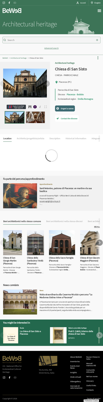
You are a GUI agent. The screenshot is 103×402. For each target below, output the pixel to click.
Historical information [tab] (76, 138)
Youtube (15, 1)
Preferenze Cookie (91, 401)
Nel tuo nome (92, 376)
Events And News (75, 367)
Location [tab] (7, 138)
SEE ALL (97, 227)
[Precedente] (3, 83)
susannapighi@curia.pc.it (50, 201)
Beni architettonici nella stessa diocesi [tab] (64, 221)
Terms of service (93, 398)
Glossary (90, 381)
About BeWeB (76, 357)
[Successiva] (46, 83)
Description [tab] (54, 138)
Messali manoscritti (91, 364)
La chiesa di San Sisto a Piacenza (17, 328)
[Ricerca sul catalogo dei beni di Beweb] (51, 40)
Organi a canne (67, 108)
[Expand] (45, 107)
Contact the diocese (69, 118)
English (97, 3)
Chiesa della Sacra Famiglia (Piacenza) (60, 233)
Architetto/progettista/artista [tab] (30, 138)
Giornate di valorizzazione (76, 387)
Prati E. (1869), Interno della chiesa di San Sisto (69, 328)
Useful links (91, 385)
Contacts (90, 390)
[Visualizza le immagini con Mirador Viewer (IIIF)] (30, 107)
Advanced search (51, 48)
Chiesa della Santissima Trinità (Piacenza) (34, 234)
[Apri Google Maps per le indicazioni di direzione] (48, 361)
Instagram (4, 1)
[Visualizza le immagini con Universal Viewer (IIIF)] (35, 107)
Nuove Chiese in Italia (93, 358)
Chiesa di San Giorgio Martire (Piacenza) (12, 233)
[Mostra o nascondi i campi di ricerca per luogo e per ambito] (97, 40)
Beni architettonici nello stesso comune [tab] (22, 221)
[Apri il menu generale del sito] (99, 10)
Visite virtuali (75, 377)
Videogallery (75, 381)
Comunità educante (90, 371)
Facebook (9, 1)
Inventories (75, 361)
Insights (73, 372)
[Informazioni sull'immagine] (40, 107)
